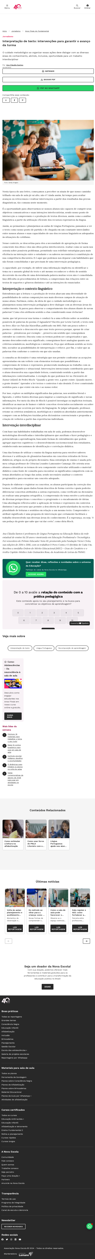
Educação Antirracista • (12, 1119)
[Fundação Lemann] (26, 1254)
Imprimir (49, 71)
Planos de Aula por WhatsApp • (16, 1096)
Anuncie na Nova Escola (12, 1183)
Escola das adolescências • (14, 1050)
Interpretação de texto (20, 648)
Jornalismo (16, 31)
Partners (5, 1179)
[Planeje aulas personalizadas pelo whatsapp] (89, 1226)
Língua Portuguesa (44, 648)
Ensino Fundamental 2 (12, 1130)
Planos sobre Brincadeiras (13, 1088)
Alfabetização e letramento (14, 1126)
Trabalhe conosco (9, 1168)
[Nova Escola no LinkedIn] (15, 1239)
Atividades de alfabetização (14, 1099)
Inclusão (5, 1035)
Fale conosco (7, 1161)
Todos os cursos (9, 1115)
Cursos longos (8, 1141)
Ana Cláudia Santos (14, 65)
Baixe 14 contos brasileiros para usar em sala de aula (12, 748)
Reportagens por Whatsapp (14, 1058)
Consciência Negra (10, 1024)
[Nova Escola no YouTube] (20, 1239)
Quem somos (7, 1164)
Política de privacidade (12, 1206)
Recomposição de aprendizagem (72, 648)
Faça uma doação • (10, 1176)
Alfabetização (7, 1031)
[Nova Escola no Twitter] (7, 1239)
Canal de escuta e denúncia (14, 1210)
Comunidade (7, 1157)
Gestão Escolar (8, 1046)
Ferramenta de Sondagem (13, 1077)
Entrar (87, 8)
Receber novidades (13, 1227)
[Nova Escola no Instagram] (11, 1239)
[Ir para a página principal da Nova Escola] (17, 7)
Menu (7, 8)
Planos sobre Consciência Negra (16, 1081)
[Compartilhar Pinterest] (22, 100)
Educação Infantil (9, 1028)
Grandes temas (8, 1020)
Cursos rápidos (8, 1138)
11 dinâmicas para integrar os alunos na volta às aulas (13, 766)
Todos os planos (9, 1073)
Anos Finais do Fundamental (37, 31)
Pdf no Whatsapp (49, 88)
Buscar (77, 8)
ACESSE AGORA (36, 574)
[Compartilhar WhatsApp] (6, 100)
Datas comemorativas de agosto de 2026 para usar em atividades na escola (13, 779)
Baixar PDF (49, 79)
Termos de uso (8, 1199)
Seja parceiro (7, 1172)
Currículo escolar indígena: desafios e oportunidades (13, 758)
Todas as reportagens (11, 1017)
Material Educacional (11, 1092)
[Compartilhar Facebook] (14, 100)
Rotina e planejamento (12, 1134)
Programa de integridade (13, 1202)
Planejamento (8, 1043)
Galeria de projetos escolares (15, 1054)
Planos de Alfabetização (12, 1085)
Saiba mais (10, 716)
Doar (47, 986)
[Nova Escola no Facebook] (2, 1239)
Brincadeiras (7, 1039)
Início (4, 31)
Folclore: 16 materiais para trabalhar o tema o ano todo (13, 737)
